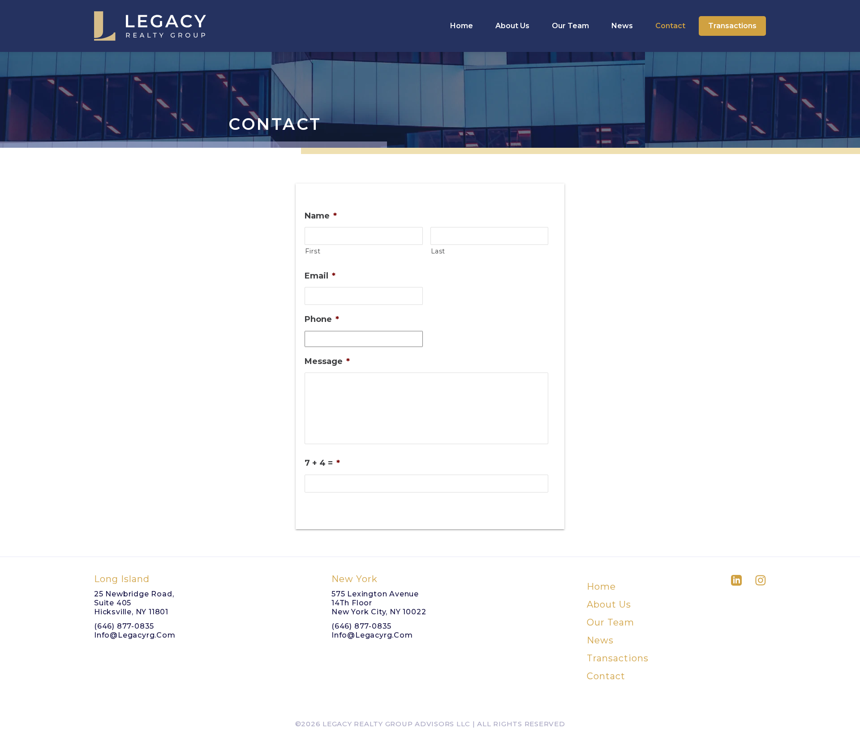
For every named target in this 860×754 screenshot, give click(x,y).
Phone (322, 319)
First (312, 251)
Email (320, 276)
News (622, 25)
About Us (512, 25)
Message (327, 361)
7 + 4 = (322, 463)
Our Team (570, 25)
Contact (670, 25)
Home (461, 25)
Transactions (732, 25)
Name (321, 216)
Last (438, 251)
